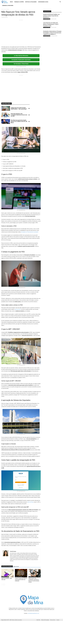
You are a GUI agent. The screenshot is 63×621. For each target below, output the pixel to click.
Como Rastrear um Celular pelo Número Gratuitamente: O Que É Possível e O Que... (50, 24)
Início (11, 1)
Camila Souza (13, 551)
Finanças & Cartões (19, 1)
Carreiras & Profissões (7, 5)
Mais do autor (16, 566)
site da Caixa (17, 309)
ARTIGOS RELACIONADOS (7, 566)
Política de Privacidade (45, 619)
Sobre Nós (38, 619)
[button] (60, 2)
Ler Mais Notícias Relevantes (21, 55)
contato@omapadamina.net (33, 613)
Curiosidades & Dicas (43, 1)
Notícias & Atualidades (31, 1)
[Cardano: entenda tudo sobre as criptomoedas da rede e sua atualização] (21, 573)
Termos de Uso (52, 619)
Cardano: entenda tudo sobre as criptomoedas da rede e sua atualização (21, 579)
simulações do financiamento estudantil (29, 232)
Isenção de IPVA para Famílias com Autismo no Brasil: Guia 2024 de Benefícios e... (51, 16)
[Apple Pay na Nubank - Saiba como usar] (7, 573)
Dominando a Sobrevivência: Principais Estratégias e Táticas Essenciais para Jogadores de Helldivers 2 (52, 33)
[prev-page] (2, 584)
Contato (57, 619)
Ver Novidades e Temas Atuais (21, 63)
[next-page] (4, 584)
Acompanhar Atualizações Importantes (21, 59)
